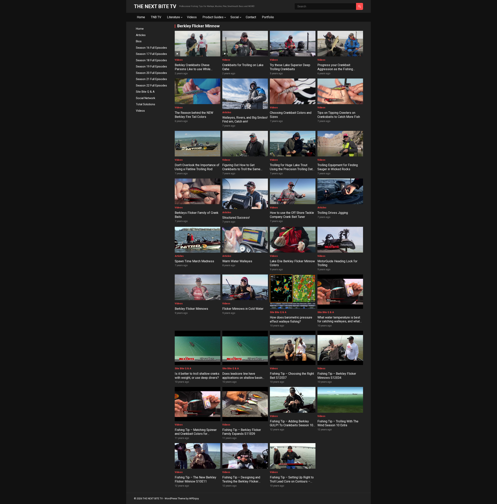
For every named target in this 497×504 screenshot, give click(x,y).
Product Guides (212, 17)
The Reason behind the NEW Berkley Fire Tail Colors (194, 115)
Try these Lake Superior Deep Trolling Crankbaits (290, 67)
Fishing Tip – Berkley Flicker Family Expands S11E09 (241, 432)
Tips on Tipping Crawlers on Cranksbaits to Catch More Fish (338, 115)
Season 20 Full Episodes (151, 73)
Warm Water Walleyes (237, 261)
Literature (173, 17)
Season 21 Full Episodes (151, 79)
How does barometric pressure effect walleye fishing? (291, 319)
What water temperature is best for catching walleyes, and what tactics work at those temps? (338, 321)
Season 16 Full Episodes (151, 47)
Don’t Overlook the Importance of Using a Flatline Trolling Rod (197, 167)
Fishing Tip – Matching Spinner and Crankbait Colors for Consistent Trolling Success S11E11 (196, 436)
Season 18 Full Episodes (151, 60)
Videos (192, 17)
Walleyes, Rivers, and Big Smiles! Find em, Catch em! (245, 119)
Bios (139, 41)
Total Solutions (145, 104)
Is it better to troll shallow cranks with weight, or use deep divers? (197, 376)
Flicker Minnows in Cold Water (242, 309)
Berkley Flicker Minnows (191, 309)
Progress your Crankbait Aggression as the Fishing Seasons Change (335, 69)
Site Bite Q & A (145, 91)
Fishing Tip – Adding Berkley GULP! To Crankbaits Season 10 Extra (291, 425)
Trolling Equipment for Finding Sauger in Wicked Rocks (337, 167)
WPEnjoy (194, 498)
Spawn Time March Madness (194, 261)
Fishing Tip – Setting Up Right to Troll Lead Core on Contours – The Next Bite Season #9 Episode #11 (292, 483)
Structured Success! (236, 217)
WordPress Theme (175, 498)
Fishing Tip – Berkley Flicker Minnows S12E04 (336, 376)
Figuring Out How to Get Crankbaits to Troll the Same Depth (241, 169)
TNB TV (156, 17)
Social (234, 17)
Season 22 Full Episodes (151, 85)
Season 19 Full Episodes (151, 66)
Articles (141, 35)
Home (141, 17)
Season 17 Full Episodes (151, 54)
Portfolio (268, 17)
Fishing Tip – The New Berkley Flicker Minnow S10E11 (195, 479)
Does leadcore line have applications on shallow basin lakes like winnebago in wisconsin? (242, 379)
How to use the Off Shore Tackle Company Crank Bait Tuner (292, 215)
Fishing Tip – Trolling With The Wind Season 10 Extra (337, 423)
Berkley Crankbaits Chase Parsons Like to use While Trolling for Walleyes (192, 69)
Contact (251, 17)
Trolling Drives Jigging (332, 213)
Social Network (145, 98)
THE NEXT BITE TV (155, 6)
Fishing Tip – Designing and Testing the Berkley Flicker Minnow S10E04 (241, 481)
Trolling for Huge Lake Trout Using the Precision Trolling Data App (292, 169)
